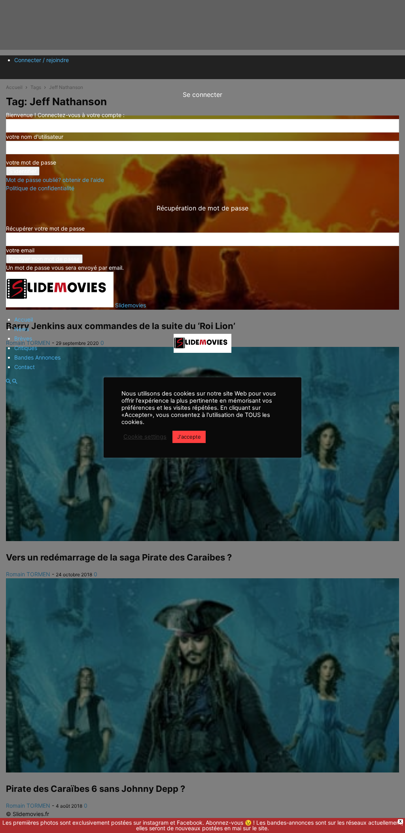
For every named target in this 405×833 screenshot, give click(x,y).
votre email (20, 250)
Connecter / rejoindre (41, 60)
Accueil (23, 319)
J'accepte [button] (189, 437)
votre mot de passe (31, 162)
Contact (24, 366)
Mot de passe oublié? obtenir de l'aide (55, 179)
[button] (8, 381)
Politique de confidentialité (40, 188)
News (21, 329)
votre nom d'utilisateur (34, 136)
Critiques (25, 348)
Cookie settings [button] (145, 436)
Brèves (23, 338)
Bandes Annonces (37, 357)
